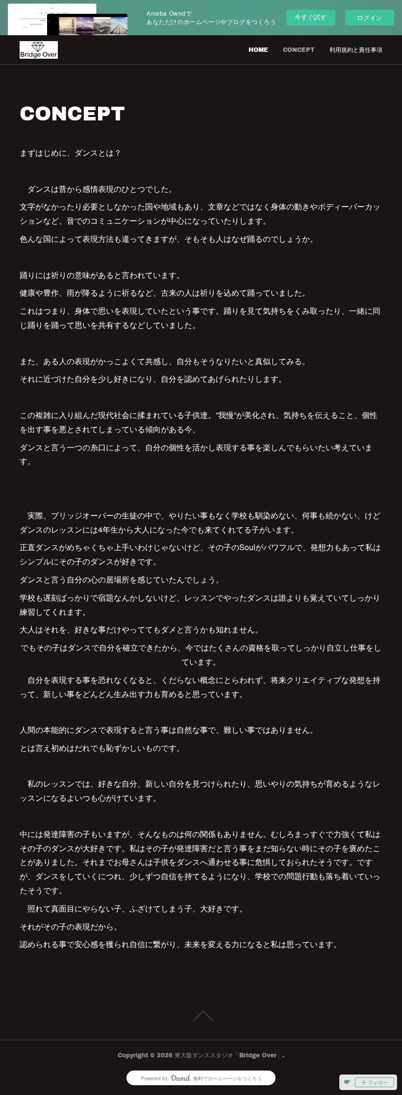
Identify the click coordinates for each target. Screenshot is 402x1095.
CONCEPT (299, 50)
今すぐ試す (311, 17)
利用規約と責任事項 (355, 50)
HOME (258, 50)
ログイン (369, 17)
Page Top (201, 1015)
